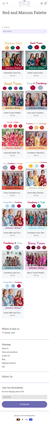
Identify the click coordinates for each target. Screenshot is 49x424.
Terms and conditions (10, 352)
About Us (5, 348)
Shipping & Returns (9, 363)
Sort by (5, 27)
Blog (3, 359)
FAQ (3, 367)
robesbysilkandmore (29, 415)
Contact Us (6, 356)
